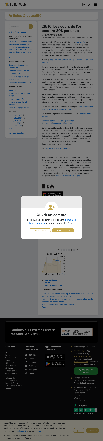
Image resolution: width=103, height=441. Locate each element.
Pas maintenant (40, 230)
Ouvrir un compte (63, 230)
